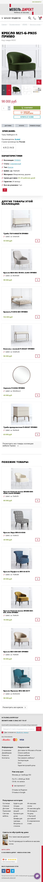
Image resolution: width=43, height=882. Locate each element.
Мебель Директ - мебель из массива (18, 852)
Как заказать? (36, 2)
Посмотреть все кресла (13, 707)
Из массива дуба (33, 808)
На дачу (30, 813)
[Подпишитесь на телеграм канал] (13, 871)
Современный (15, 164)
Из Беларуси (32, 811)
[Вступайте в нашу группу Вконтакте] (4, 871)
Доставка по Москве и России (29, 750)
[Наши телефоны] (34, 18)
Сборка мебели (24, 755)
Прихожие (7, 811)
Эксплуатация (23, 760)
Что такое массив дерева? (19, 837)
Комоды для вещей (18, 809)
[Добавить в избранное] (5, 190)
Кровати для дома (18, 814)
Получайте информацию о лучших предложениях (19, 725)
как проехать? (19, 785)
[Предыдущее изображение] (4, 65)
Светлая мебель (6, 814)
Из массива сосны (31, 804)
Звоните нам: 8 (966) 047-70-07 (14, 720)
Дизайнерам (6, 753)
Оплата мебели (24, 753)
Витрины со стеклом (18, 824)
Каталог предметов (12, 18)
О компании (6, 750)
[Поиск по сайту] (29, 18)
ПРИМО (17, 160)
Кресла (10, 167)
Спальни (6, 806)
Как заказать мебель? (26, 758)
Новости (5, 755)
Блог (20, 763)
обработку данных (22, 732)
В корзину (28, 108)
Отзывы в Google (18, 792)
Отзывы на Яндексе (19, 790)
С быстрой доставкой (31, 817)
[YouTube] (8, 871)
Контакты (5, 758)
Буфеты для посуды (18, 804)
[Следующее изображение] (38, 65)
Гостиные (6, 803)
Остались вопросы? (10, 717)
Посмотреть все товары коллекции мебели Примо (18, 444)
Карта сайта (6, 849)
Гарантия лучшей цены (26, 765)
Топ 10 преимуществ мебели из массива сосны (24, 842)
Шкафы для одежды (18, 819)
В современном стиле (33, 822)
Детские (6, 808)
